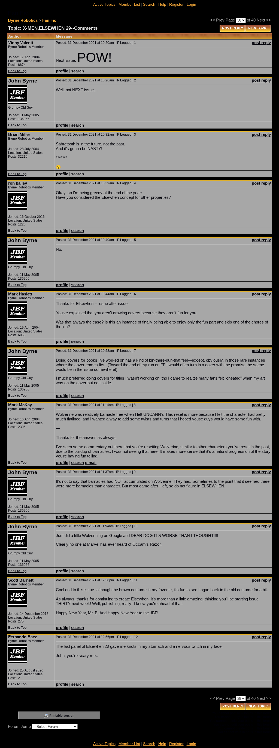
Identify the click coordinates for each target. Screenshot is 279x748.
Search (149, 4)
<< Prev (217, 20)
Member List (129, 4)
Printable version (61, 716)
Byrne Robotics (23, 20)
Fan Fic (49, 20)
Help (162, 4)
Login (191, 4)
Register (176, 4)
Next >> (264, 20)
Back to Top (17, 71)
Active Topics (104, 4)
